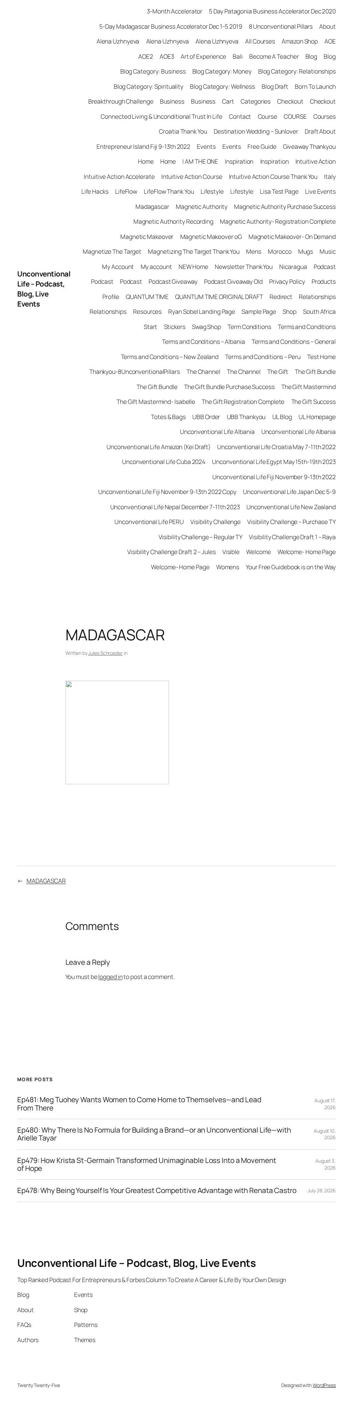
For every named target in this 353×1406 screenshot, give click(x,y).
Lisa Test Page (279, 191)
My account (156, 266)
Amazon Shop (300, 41)
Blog (311, 56)
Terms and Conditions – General (294, 341)
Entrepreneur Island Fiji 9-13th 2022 (143, 146)
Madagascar (152, 206)
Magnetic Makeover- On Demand (292, 236)
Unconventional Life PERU (149, 521)
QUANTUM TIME (147, 296)
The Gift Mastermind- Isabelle (156, 401)
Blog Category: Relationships (297, 71)
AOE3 (167, 56)
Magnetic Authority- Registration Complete (278, 221)
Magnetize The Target (112, 251)
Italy (330, 176)
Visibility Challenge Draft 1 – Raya (292, 537)
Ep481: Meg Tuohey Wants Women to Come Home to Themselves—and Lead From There (139, 1104)
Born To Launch (315, 86)
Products (324, 281)
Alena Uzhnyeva (118, 41)
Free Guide (262, 146)
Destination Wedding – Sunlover (256, 131)
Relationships (317, 296)
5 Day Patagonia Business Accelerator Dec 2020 (272, 11)
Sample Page (259, 311)
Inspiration (239, 161)
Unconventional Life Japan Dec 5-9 (289, 491)
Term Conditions (249, 326)
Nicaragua (293, 266)
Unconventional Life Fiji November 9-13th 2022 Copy (167, 491)
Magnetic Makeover (146, 236)
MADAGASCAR (46, 880)
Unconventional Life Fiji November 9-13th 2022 (274, 477)
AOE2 (145, 56)
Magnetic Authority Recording (173, 221)
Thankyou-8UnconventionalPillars (134, 371)
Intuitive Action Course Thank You (273, 176)
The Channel (203, 371)
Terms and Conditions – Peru (262, 356)
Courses (324, 116)
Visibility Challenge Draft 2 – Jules (171, 551)
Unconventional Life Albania (217, 431)
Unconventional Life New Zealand (291, 507)
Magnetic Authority (202, 206)
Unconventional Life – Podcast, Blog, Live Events (43, 289)
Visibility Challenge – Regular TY (201, 537)
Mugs (305, 251)
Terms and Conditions (307, 326)
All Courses (260, 41)
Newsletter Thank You (244, 266)
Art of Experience (203, 56)
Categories (256, 101)
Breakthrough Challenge (120, 101)
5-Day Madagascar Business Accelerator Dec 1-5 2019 (170, 26)
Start (151, 326)
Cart (228, 101)
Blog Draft (275, 86)
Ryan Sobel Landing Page (201, 311)
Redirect (281, 296)
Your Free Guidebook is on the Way (291, 567)
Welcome (258, 551)
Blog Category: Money (222, 71)
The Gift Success (313, 401)
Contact (240, 116)
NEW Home (193, 266)
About (327, 26)
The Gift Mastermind (308, 386)
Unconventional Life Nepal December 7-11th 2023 (175, 507)
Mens (253, 251)
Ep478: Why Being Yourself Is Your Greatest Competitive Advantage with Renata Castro (156, 1190)
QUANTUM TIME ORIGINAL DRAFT (219, 296)
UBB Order (206, 417)
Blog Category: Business (153, 71)
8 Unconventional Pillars (281, 26)
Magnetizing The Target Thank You (194, 251)
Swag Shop (206, 326)
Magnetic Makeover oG (211, 236)
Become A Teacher (274, 56)
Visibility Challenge (215, 521)
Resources (147, 311)
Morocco (279, 251)
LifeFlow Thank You (169, 191)
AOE (330, 41)
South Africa (319, 311)
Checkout (290, 101)
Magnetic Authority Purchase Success (285, 206)
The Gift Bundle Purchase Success (229, 386)
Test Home (321, 356)
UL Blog (282, 417)
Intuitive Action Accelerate (119, 176)
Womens (227, 567)
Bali (238, 56)
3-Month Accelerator (174, 11)
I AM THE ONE (200, 161)
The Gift (277, 371)
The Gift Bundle (315, 371)
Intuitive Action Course (191, 176)
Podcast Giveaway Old (233, 281)
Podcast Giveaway (173, 281)
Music (328, 251)
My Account (118, 266)
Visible (231, 551)
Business (172, 101)
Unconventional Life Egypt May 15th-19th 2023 (274, 461)
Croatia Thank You (183, 131)
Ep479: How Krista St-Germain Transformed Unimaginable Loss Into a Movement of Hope (146, 1164)
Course (267, 116)
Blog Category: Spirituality (148, 86)
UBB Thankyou (246, 417)
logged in (110, 976)
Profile (110, 296)
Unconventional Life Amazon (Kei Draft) (159, 447)
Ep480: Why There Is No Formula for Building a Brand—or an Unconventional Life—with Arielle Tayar (154, 1134)
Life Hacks (95, 191)
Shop (289, 311)
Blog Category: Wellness (222, 86)
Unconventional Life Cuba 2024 (163, 461)
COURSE (295, 116)
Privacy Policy (287, 281)
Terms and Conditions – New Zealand (170, 356)
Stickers (174, 326)
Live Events (320, 191)
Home (146, 161)
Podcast (325, 266)
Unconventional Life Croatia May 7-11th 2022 (276, 447)
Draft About (320, 131)
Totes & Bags (168, 417)
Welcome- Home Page (307, 551)
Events (206, 146)
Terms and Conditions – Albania (203, 341)
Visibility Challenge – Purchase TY (291, 521)
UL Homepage (317, 417)
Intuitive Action (315, 161)
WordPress (324, 1385)
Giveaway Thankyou (309, 146)
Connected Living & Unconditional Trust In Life (161, 116)
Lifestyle (212, 191)
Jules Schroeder (105, 653)
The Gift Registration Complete (243, 401)
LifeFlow (126, 191)
